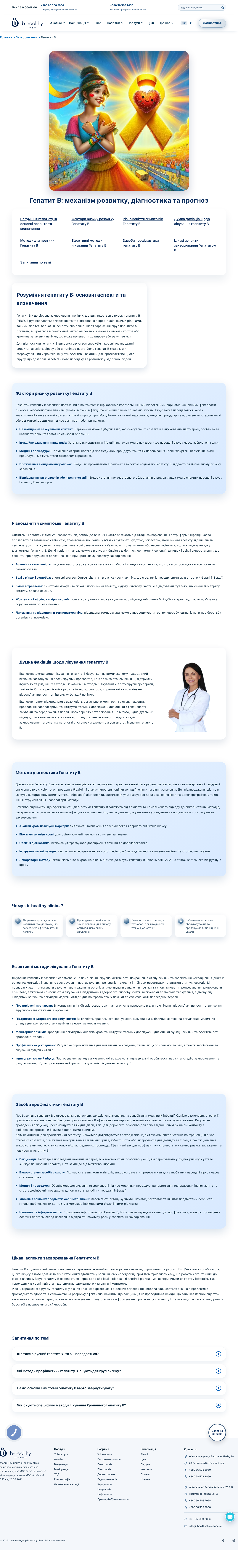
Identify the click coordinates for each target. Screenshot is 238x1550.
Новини (145, 1479)
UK (184, 23)
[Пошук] (222, 7)
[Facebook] (223, 1540)
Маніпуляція (61, 1469)
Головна (6, 37)
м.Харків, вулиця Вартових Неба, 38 (59, 9)
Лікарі (97, 23)
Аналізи (56, 23)
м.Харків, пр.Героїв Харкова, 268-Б (128, 9)
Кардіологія (104, 1484)
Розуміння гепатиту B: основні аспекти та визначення (38, 224)
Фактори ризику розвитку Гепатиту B (93, 221)
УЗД (56, 1474)
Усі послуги (61, 1454)
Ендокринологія (107, 1479)
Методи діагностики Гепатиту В (37, 243)
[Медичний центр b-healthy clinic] (27, 23)
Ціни (150, 23)
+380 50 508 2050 (121, 5)
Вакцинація (77, 23)
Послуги (134, 23)
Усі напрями (104, 1454)
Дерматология (106, 1474)
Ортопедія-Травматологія (112, 1499)
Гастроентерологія (108, 1459)
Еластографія (62, 1479)
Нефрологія (104, 1494)
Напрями (113, 23)
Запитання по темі (35, 262)
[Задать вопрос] (230, 1517)
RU (191, 23)
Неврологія (104, 1489)
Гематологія (104, 1464)
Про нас (164, 23)
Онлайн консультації (66, 1484)
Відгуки (145, 1464)
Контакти (146, 1469)
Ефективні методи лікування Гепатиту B (89, 243)
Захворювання (26, 37)
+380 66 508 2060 (52, 5)
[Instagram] (234, 1540)
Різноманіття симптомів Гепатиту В (143, 221)
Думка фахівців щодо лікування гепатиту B (192, 221)
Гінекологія (104, 1469)
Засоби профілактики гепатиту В (141, 243)
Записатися (212, 23)
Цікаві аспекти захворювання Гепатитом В (195, 245)
